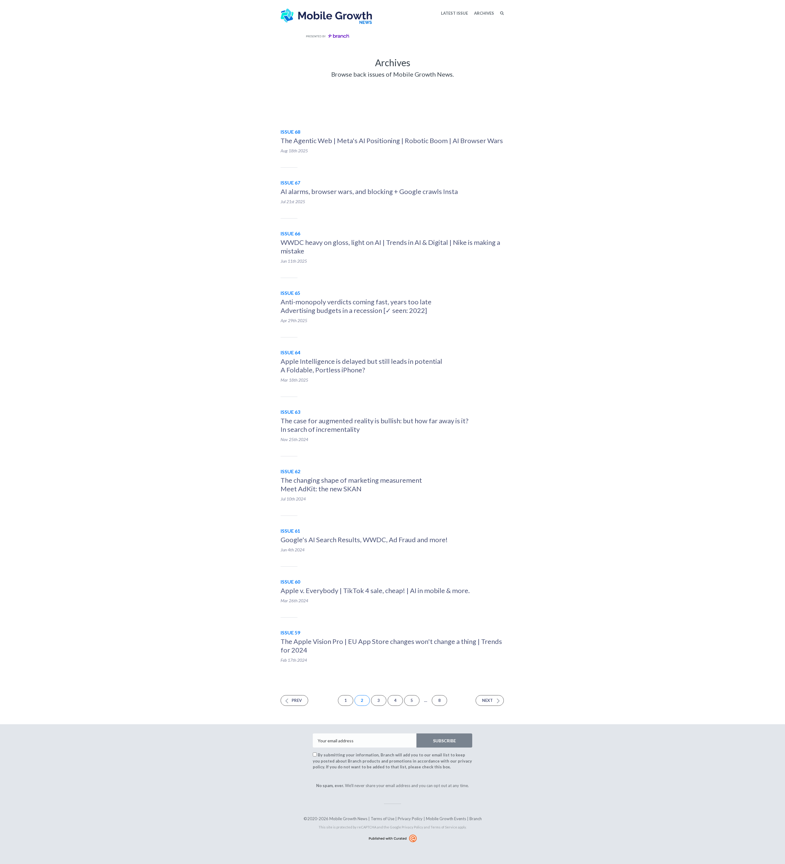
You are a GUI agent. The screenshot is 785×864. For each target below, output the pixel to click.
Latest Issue (454, 13)
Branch (475, 818)
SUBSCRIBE (444, 740)
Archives (484, 13)
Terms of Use (382, 818)
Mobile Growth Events (446, 818)
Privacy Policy (410, 818)
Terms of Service (444, 827)
